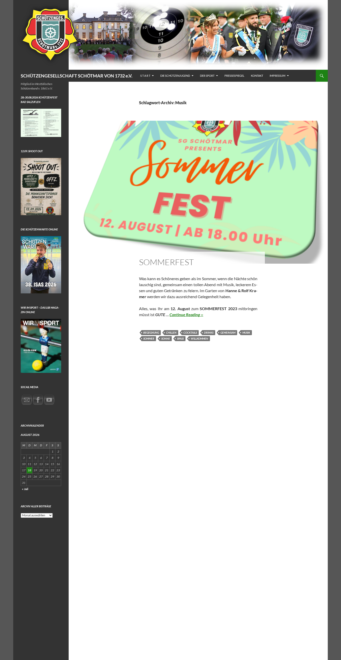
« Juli (25, 489)
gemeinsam (227, 332)
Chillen (171, 332)
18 (29, 470)
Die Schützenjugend (175, 75)
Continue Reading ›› (186, 314)
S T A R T (145, 75)
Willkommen (199, 338)
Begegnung (151, 332)
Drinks (208, 332)
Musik (246, 332)
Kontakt (257, 75)
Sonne (165, 338)
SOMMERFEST (166, 262)
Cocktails (190, 332)
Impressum (277, 75)
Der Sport (207, 75)
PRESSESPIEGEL (234, 75)
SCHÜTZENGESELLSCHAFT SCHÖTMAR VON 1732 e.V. (76, 75)
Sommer (148, 338)
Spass (180, 338)
